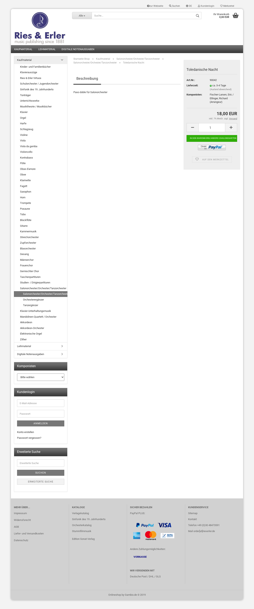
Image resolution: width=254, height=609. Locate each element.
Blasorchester (28, 248)
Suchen (175, 6)
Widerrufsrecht (22, 520)
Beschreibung (87, 78)
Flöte (23, 163)
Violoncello (26, 151)
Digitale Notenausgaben (78, 49)
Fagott (23, 186)
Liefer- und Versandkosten (29, 533)
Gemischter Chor (29, 271)
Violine (24, 134)
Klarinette (25, 180)
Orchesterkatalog (81, 525)
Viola (23, 140)
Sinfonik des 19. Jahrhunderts (37, 89)
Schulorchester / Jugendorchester (39, 83)
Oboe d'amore (28, 168)
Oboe (23, 174)
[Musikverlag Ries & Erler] (40, 27)
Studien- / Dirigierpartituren (35, 282)
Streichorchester (29, 237)
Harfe (23, 123)
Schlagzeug (26, 129)
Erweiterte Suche (40, 481)
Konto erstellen (25, 432)
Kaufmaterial (23, 49)
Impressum (20, 513)
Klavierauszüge (28, 72)
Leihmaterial (47, 49)
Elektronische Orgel (31, 333)
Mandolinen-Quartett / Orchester (38, 316)
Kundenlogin (207, 6)
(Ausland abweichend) (221, 89)
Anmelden (41, 423)
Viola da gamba (28, 146)
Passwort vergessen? (29, 437)
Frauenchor (26, 265)
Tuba (23, 214)
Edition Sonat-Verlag (83, 538)
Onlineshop (114, 594)
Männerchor (27, 259)
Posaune (25, 208)
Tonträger (25, 95)
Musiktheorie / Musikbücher (36, 106)
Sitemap (192, 513)
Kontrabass (26, 157)
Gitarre (24, 225)
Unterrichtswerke (29, 100)
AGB (16, 526)
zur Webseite (156, 6)
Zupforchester (28, 242)
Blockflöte (25, 220)
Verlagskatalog (80, 513)
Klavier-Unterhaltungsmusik (35, 310)
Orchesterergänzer (33, 299)
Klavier (24, 112)
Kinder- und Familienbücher (35, 66)
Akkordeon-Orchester (32, 328)
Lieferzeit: (192, 85)
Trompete (25, 202)
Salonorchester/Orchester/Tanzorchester (43, 288)
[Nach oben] (243, 603)
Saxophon (25, 191)
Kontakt (192, 519)
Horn (22, 197)
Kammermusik (28, 231)
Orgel (23, 117)
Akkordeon (26, 322)
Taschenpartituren (30, 276)
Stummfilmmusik (81, 531)
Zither (23, 339)
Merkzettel (228, 6)
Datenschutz (21, 540)
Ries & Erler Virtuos (30, 78)
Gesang (24, 254)
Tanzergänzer (30, 305)
